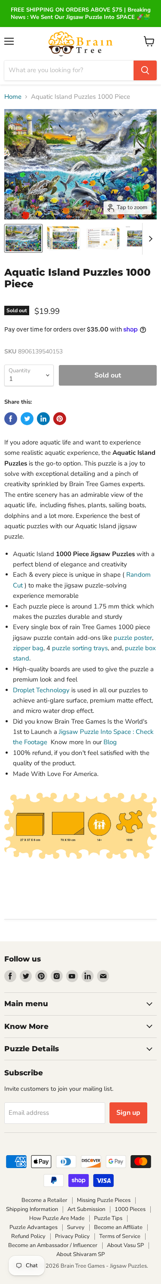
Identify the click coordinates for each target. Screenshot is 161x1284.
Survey (76, 1227)
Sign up (128, 1112)
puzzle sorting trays (80, 648)
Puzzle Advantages (33, 1227)
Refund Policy (28, 1236)
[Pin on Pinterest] (59, 418)
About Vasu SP (125, 1245)
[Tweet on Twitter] (27, 418)
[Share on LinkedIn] (43, 418)
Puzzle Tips (108, 1218)
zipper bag (28, 648)
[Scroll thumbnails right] (149, 239)
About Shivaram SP (80, 1254)
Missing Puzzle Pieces (104, 1200)
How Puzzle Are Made (57, 1218)
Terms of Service (119, 1236)
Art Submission (86, 1209)
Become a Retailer (44, 1200)
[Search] (145, 70)
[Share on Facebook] (10, 418)
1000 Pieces (130, 1209)
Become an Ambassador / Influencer (52, 1245)
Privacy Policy (72, 1236)
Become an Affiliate (118, 1227)
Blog (110, 742)
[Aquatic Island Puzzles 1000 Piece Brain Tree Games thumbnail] (23, 238)
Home (12, 96)
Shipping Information (32, 1209)
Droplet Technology (41, 690)
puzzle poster (133, 637)
